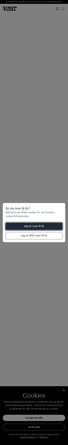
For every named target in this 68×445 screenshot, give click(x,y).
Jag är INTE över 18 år (34, 235)
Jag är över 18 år (34, 226)
